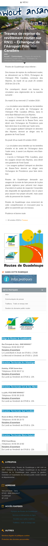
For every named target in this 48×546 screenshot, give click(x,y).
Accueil (6, 56)
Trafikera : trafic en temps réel (24, 523)
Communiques (17, 56)
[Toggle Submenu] (42, 290)
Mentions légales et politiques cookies (16, 535)
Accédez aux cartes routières (24, 519)
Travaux (25, 220)
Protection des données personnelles (15, 539)
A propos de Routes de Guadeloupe (24, 511)
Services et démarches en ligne (24, 515)
